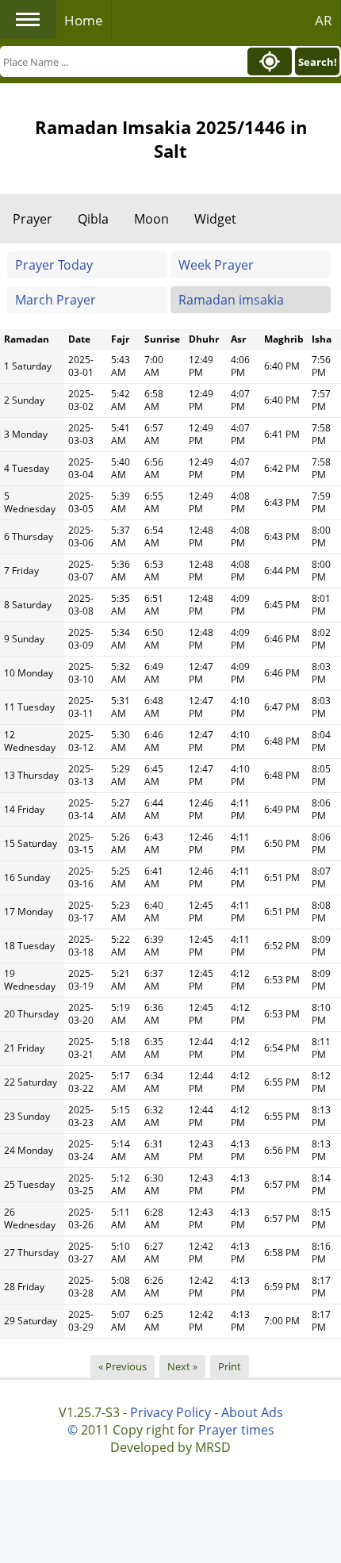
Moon (151, 219)
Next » (182, 1366)
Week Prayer (216, 265)
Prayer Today (54, 265)
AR (323, 20)
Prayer (32, 219)
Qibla (93, 219)
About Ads (252, 1412)
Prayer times (236, 1429)
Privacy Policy (170, 1412)
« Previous (122, 1366)
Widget (215, 219)
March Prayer (55, 299)
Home (83, 20)
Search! (317, 62)
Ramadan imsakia (231, 299)
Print (229, 1366)
